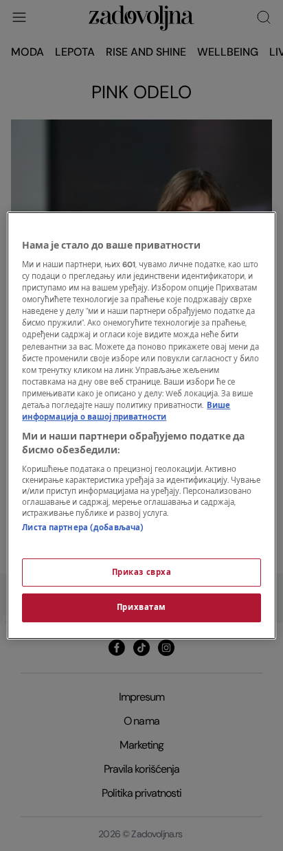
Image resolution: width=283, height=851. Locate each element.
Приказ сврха (142, 572)
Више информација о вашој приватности (126, 411)
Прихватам (141, 608)
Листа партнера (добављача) (83, 528)
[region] (141, 426)
